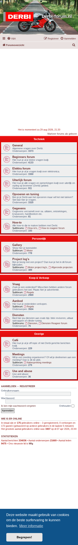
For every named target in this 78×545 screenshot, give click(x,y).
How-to (17, 222)
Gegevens (19, 208)
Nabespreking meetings (39, 362)
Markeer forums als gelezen (62, 133)
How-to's (32, 228)
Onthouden (65, 406)
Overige (39, 333)
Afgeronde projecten (62, 267)
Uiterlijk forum (22, 180)
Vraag (16, 284)
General (17, 145)
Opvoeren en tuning (25, 194)
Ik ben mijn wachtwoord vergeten (18, 406)
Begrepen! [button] (24, 537)
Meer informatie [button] (31, 526)
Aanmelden (8, 386)
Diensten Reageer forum (54, 323)
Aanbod (17, 301)
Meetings (18, 354)
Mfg (31, 443)
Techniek (39, 139)
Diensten (18, 315)
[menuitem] (11, 38)
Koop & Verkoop (39, 277)
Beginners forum (23, 157)
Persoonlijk (39, 238)
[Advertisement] (39, 88)
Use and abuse (22, 371)
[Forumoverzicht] (19, 17)
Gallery (17, 245)
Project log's (20, 259)
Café (15, 340)
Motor (30, 250)
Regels (30, 292)
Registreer (27, 386)
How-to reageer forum (53, 228)
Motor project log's (37, 267)
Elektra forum (21, 168)
